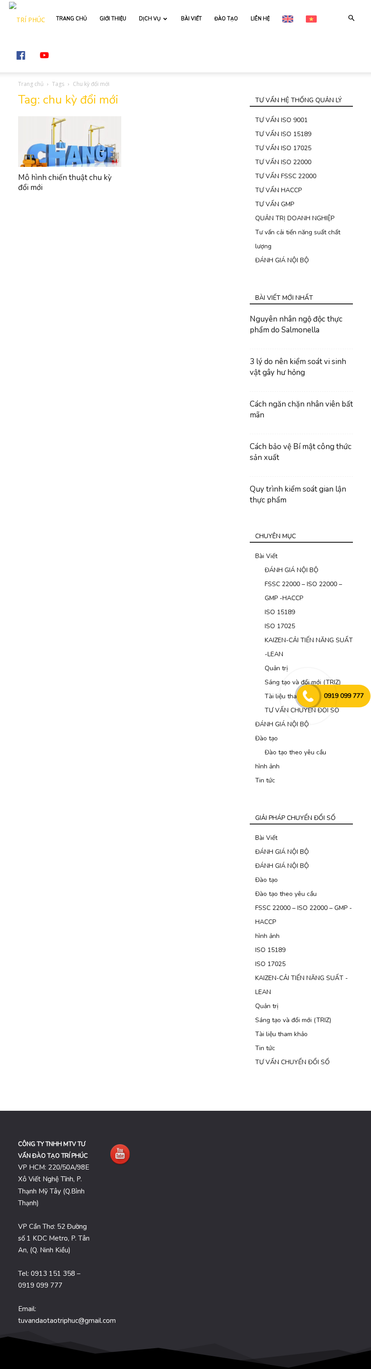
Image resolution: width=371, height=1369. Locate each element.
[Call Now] (308, 696)
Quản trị (276, 668)
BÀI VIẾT (191, 18)
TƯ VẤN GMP (274, 204)
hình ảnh (267, 766)
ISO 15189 (280, 612)
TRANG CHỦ (71, 18)
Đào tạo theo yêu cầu (295, 752)
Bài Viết (266, 556)
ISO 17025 (280, 626)
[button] (351, 18)
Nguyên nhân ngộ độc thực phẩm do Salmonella (296, 324)
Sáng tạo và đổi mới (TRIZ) (293, 1020)
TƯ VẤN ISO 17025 (283, 148)
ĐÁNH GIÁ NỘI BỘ (282, 260)
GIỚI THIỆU (113, 18)
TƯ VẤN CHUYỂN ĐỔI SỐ (292, 1062)
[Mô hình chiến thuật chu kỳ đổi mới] (69, 141)
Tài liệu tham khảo (281, 1034)
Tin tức (265, 780)
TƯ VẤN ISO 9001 (281, 120)
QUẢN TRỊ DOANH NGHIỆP (294, 218)
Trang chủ (30, 84)
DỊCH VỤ (150, 18)
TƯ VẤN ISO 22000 (283, 162)
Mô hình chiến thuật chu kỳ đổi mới (65, 182)
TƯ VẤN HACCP (278, 190)
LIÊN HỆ (260, 18)
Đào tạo (266, 738)
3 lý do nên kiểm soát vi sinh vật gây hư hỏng (298, 367)
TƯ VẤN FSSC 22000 (285, 176)
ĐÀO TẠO (226, 18)
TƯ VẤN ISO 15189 (283, 134)
